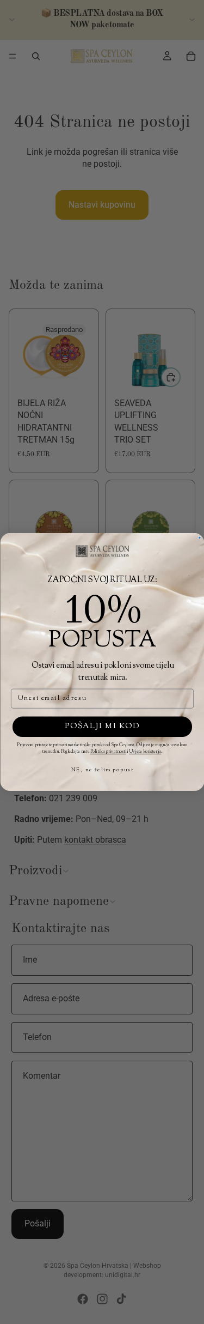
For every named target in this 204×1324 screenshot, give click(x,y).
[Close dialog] (199, 537)
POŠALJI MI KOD (102, 726)
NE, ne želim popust (102, 770)
